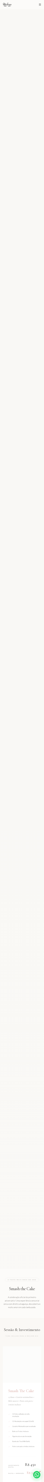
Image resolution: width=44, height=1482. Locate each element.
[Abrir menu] (40, 4)
